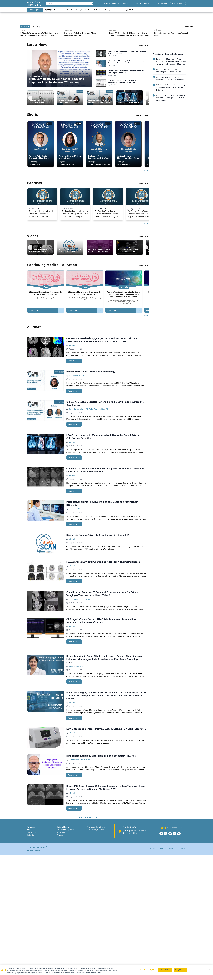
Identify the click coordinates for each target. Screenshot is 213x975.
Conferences (134, 3)
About (29, 829)
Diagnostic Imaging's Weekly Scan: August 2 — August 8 (127, 34)
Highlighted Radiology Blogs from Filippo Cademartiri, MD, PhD (35, 34)
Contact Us (31, 832)
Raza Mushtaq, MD (101, 409)
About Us (162, 848)
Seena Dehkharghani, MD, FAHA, (81, 409)
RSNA (67, 10)
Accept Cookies (180, 970)
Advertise (31, 827)
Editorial (30, 835)
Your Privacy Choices (95, 829)
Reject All (164, 970)
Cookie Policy (96, 973)
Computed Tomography (106, 10)
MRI (95, 10)
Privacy (60, 835)
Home (152, 848)
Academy (124, 3)
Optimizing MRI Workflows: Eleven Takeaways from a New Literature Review (174, 34)
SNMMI (131, 10)
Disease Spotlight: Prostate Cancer (81, 10)
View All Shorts (141, 115)
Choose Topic (34, 10)
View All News (87, 817)
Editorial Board (63, 827)
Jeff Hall (72, 345)
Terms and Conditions (96, 827)
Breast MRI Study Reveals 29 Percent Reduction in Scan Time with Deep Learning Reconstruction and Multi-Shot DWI (83, 34)
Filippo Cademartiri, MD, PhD (79, 599)
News (171, 848)
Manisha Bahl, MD (76, 666)
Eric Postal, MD (74, 509)
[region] (106, 970)
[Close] (209, 969)
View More (189, 27)
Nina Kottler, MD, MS (76, 376)
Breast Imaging (59, 10)
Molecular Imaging (121, 10)
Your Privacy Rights (147, 970)
